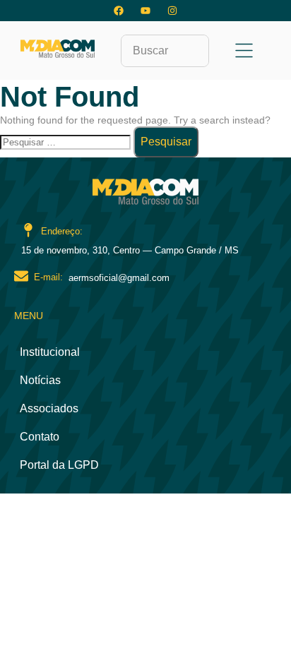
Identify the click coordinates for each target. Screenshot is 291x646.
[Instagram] (172, 11)
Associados (49, 408)
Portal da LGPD (59, 465)
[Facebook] (119, 11)
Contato (39, 437)
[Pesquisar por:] (66, 142)
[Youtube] (145, 11)
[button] (244, 51)
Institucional (50, 352)
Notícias (40, 380)
